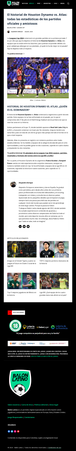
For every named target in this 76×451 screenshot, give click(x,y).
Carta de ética (27, 405)
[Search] (68, 3)
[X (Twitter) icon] (24, 226)
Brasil (62, 3)
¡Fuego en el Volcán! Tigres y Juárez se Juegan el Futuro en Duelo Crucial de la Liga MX (21, 263)
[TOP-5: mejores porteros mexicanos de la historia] (54, 249)
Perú (38, 3)
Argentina (47, 3)
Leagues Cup (21, 28)
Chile (55, 3)
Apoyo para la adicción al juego (44, 356)
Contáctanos (29, 417)
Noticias (25, 3)
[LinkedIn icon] (20, 226)
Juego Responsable (15, 417)
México (31, 3)
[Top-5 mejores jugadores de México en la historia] (22, 281)
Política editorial (41, 405)
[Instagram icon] (28, 226)
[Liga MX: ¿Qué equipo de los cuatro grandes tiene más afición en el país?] (54, 281)
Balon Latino (11, 28)
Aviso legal (53, 405)
